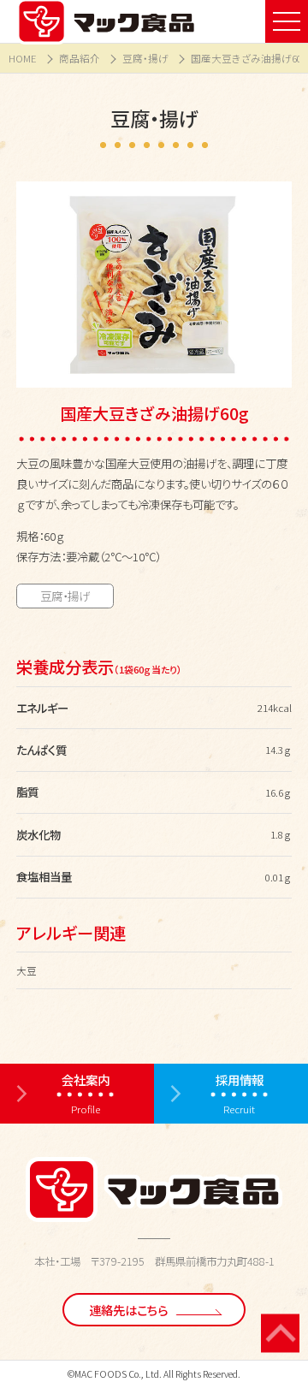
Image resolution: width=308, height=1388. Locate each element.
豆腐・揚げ (145, 58)
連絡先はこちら (128, 1310)
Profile (86, 1093)
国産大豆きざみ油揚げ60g (249, 58)
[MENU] (286, 21)
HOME (23, 58)
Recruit (240, 1093)
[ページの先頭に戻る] (280, 1333)
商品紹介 (79, 58)
